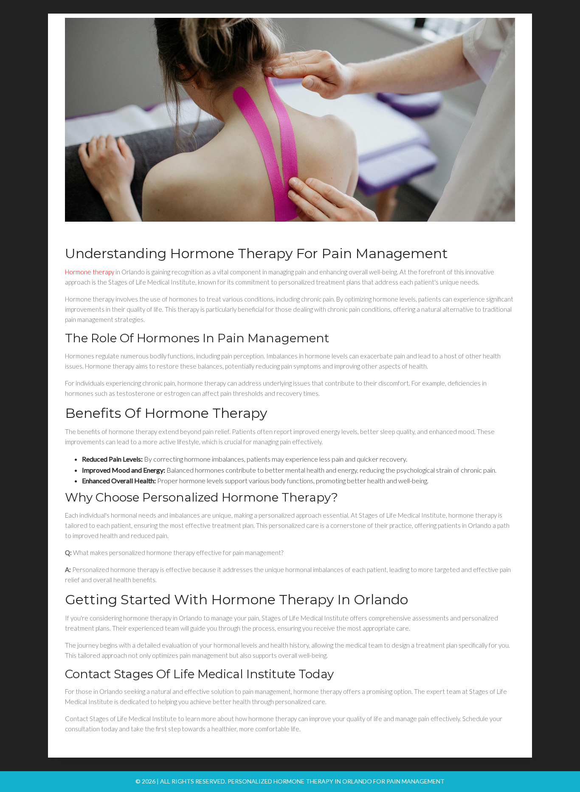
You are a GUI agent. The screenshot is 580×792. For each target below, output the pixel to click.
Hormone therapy (89, 272)
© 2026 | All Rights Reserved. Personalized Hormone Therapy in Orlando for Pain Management (290, 781)
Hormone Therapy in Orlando (309, 599)
